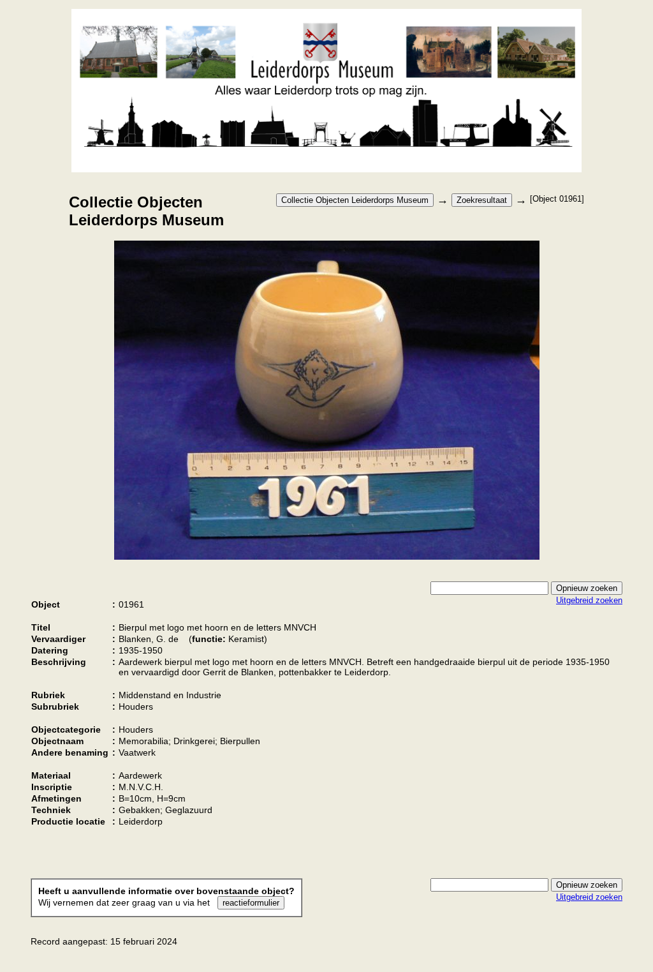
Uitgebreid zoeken (589, 600)
